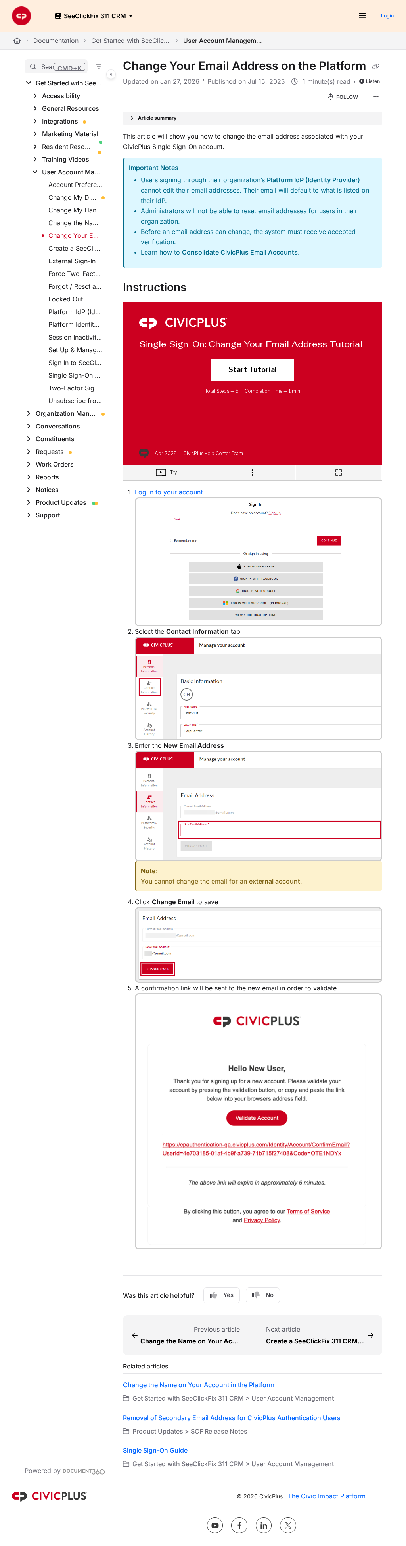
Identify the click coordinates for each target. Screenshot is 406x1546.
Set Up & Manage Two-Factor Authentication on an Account (75, 350)
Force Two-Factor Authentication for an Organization (75, 274)
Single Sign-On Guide (75, 375)
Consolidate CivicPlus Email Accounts (240, 252)
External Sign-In (72, 261)
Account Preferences (75, 185)
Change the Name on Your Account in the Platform (75, 223)
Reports (47, 477)
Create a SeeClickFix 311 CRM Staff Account (75, 248)
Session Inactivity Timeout (75, 337)
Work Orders (55, 464)
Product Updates (61, 502)
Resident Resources (68, 147)
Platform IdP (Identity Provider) (313, 180)
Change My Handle (75, 210)
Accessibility (61, 96)
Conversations (58, 426)
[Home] (21, 15)
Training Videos (65, 159)
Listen (373, 81)
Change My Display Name (72, 197)
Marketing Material (70, 134)
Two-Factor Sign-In (75, 388)
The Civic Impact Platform (327, 1496)
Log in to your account (169, 492)
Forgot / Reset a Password (75, 286)
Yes (228, 1295)
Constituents (55, 439)
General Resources (70, 108)
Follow (346, 97)
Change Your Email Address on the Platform (75, 235)
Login (387, 16)
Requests (50, 452)
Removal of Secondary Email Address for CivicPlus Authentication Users (232, 1418)
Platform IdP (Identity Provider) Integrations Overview (75, 312)
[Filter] (98, 66)
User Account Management (222, 40)
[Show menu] (362, 16)
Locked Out (65, 299)
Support (48, 515)
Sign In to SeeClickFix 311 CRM (75, 363)
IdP (160, 201)
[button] (56, 66)
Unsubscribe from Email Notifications (75, 401)
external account (274, 881)
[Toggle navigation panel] (111, 74)
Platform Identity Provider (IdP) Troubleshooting (75, 324)
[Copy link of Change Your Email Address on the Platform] (375, 66)
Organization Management (66, 413)
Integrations (60, 121)
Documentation (56, 40)
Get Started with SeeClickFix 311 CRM (130, 40)
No (270, 1295)
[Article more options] (376, 97)
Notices (47, 490)
